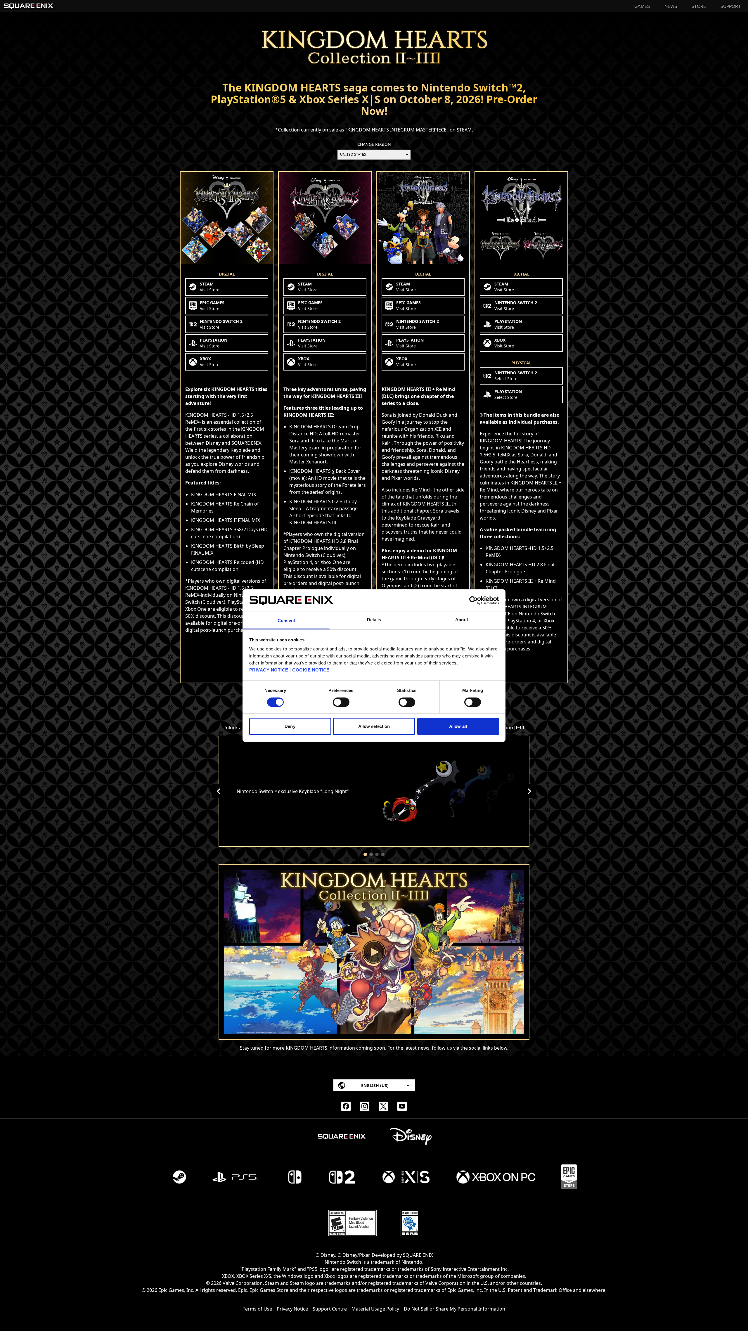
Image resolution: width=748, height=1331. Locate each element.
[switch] (341, 702)
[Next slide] (529, 791)
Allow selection (374, 726)
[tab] (365, 854)
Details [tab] (374, 619)
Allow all (458, 726)
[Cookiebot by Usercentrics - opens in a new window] (473, 600)
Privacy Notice (292, 1309)
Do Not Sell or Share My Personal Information (454, 1309)
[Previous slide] (219, 791)
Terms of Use (257, 1309)
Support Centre (330, 1309)
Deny (290, 726)
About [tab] (461, 619)
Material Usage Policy (375, 1309)
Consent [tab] (286, 620)
